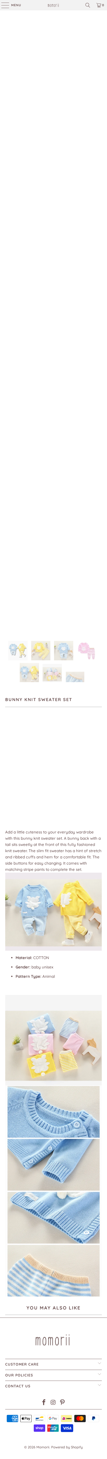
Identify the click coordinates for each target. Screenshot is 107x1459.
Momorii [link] (42, 1447)
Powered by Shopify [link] (67, 1447)
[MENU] (2, 5)
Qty (8, 783)
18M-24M (55, 768)
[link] (53, 5)
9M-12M (14, 768)
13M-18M (34, 768)
